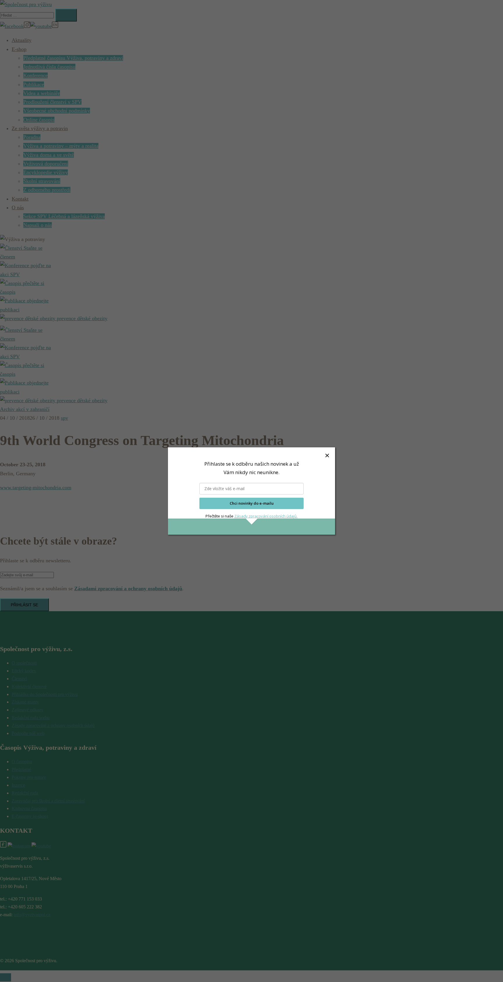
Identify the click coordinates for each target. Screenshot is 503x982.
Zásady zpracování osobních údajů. (265, 516)
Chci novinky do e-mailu (252, 503)
